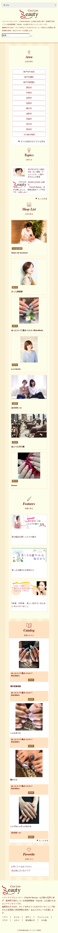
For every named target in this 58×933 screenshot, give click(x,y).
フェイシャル (43, 917)
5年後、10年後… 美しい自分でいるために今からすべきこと (29, 604)
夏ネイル (13, 780)
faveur (14, 485)
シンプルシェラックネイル (20, 826)
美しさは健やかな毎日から (23, 570)
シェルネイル (15, 733)
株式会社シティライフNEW (32, 930)
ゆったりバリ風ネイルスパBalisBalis (27, 330)
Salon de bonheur (19, 253)
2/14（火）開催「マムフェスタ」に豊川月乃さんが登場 (36, 174)
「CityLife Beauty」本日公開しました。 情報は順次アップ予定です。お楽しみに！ (29, 189)
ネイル (16, 917)
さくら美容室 (17, 291)
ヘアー (5, 917)
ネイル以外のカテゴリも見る (33, 141)
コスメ (16, 920)
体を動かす (30, 920)
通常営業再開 (15, 686)
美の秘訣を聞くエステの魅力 (24, 537)
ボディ (28, 917)
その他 (44, 920)
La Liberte (16, 369)
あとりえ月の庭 (18, 446)
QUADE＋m (16, 408)
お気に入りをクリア (21, 870)
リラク (5, 920)
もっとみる (42, 198)
